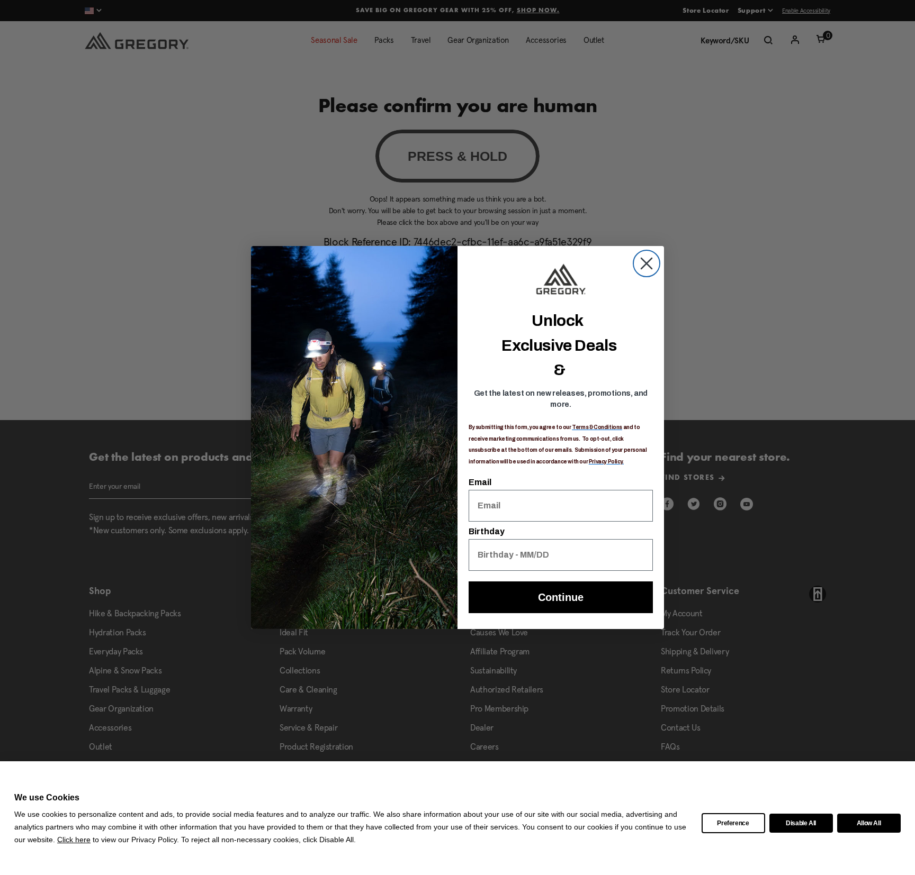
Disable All (801, 823)
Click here (74, 839)
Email (480, 482)
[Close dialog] (646, 263)
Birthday (487, 531)
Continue (561, 597)
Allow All (869, 823)
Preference (733, 823)
